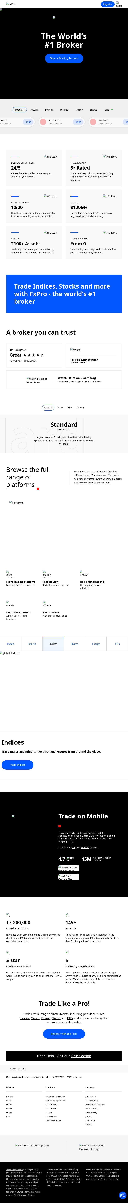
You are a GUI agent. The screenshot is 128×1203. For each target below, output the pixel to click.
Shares (56, 1018)
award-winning (104, 478)
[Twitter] (99, 1068)
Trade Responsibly (14, 1169)
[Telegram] (113, 1068)
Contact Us (39, 1077)
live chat (78, 1077)
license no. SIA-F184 (55, 1179)
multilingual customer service (38, 972)
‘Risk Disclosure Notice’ (24, 1195)
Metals (35, 1018)
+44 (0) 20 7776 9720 (57, 1077)
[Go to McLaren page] (64, 20)
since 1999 (19, 937)
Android (85, 847)
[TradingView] (120, 1068)
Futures (99, 1014)
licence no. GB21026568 (64, 1182)
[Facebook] (79, 1068)
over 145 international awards (100, 937)
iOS (73, 847)
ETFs (70, 1018)
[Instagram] (86, 1068)
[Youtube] (106, 1068)
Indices (24, 1018)
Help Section (81, 1055)
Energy (45, 1018)
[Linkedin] (93, 1068)
